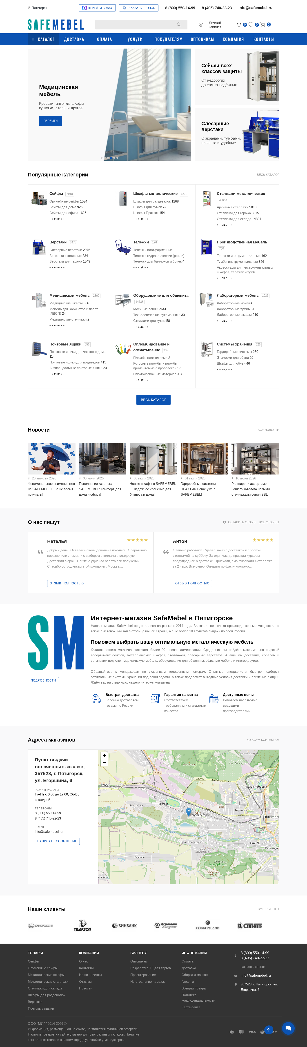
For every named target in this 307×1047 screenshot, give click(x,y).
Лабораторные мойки (234, 303)
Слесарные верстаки (69, 250)
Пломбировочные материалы (158, 374)
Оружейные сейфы (68, 201)
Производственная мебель (242, 245)
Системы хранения (238, 344)
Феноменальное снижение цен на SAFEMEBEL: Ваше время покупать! (51, 489)
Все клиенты (268, 909)
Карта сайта (191, 1007)
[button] (188, 812)
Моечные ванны (149, 309)
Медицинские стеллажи (69, 319)
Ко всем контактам (263, 740)
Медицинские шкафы (69, 303)
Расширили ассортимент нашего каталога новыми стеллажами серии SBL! (250, 489)
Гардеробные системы (237, 352)
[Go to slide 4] (111, 157)
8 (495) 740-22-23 (217, 8)
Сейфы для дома (65, 207)
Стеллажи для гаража (238, 213)
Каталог (46, 39)
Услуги (135, 39)
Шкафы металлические (160, 194)
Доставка (74, 39)
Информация (194, 953)
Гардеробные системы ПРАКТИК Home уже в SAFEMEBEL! (198, 489)
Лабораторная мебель (242, 295)
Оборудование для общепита (160, 298)
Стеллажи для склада (239, 219)
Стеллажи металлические (241, 197)
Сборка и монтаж (195, 975)
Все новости (268, 430)
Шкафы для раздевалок (156, 201)
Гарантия (189, 981)
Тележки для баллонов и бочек (158, 261)
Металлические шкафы (46, 975)
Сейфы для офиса (67, 213)
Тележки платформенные (153, 250)
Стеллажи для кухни (151, 321)
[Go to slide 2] (105, 158)
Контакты (264, 39)
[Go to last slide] (32, 562)
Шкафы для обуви (233, 363)
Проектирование (143, 975)
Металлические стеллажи (48, 981)
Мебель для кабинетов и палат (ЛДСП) (73, 311)
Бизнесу (138, 953)
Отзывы (85, 981)
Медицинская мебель (74, 295)
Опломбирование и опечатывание (151, 347)
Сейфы (61, 194)
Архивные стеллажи (236, 207)
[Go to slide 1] (101, 158)
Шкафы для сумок (149, 207)
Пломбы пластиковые (152, 358)
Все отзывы (269, 522)
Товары (35, 953)
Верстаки (62, 242)
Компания (233, 39)
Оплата (104, 39)
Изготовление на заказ (147, 981)
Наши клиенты (90, 975)
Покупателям (168, 39)
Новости (85, 988)
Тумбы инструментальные (240, 261)
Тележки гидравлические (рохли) (158, 256)
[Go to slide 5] (114, 158)
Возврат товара (194, 988)
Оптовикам (202, 39)
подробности (43, 680)
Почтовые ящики (69, 344)
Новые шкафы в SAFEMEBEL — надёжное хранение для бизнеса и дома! (153, 489)
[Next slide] (187, 105)
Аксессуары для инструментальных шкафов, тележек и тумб (245, 269)
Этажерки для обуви (235, 357)
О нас (83, 961)
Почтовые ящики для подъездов (77, 362)
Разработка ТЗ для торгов (150, 968)
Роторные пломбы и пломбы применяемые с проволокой (157, 365)
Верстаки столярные (68, 256)
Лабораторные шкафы (237, 314)
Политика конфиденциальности (198, 997)
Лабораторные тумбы (236, 309)
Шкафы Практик (149, 213)
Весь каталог (268, 174)
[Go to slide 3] (108, 158)
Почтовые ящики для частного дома (77, 354)
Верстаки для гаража (69, 261)
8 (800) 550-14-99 (180, 8)
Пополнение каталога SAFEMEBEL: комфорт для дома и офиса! (100, 489)
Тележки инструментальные (242, 256)
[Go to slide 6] (117, 158)
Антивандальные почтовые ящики (78, 368)
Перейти (51, 121)
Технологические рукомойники (159, 315)
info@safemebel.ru (255, 8)
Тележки (145, 242)
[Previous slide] (32, 105)
